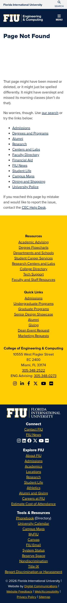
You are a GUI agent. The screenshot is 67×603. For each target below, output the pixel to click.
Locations (33, 471)
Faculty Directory (25, 154)
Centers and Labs (26, 149)
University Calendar (33, 523)
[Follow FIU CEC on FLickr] (52, 383)
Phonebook (25, 518)
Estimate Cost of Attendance (33, 503)
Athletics (33, 487)
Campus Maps (23, 176)
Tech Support (33, 274)
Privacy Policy (26, 597)
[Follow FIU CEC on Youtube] (44, 383)
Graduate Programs (33, 308)
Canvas (33, 539)
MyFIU (34, 534)
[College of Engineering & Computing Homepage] (23, 18)
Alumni (17, 138)
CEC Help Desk (34, 207)
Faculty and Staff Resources (33, 279)
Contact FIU (33, 429)
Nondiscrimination (33, 561)
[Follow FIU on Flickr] (47, 440)
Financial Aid (22, 160)
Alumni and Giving (33, 493)
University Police (25, 186)
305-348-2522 (33, 370)
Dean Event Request (33, 330)
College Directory (33, 268)
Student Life (21, 170)
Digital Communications (40, 586)
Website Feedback (19, 591)
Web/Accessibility (47, 591)
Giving (34, 324)
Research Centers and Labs (33, 263)
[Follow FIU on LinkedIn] (24, 440)
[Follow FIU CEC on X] (36, 383)
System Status (34, 550)
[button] (59, 18)
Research (19, 144)
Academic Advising (33, 242)
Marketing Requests (33, 335)
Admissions (21, 127)
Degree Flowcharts (33, 247)
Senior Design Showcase (33, 314)
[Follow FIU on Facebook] (30, 440)
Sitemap (44, 597)
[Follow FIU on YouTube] (42, 440)
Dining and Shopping (28, 181)
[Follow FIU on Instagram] (19, 440)
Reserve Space (33, 555)
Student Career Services (33, 258)
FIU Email (33, 544)
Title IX (33, 566)
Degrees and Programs (30, 133)
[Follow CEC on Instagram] (15, 383)
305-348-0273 (45, 375)
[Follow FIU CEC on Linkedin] (22, 383)
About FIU (33, 455)
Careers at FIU (33, 498)
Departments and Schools (33, 252)
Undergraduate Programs (34, 303)
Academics (33, 466)
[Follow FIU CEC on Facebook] (29, 383)
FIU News (19, 165)
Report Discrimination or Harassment (33, 571)
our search (50, 112)
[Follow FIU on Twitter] (36, 440)
